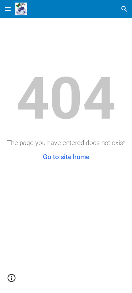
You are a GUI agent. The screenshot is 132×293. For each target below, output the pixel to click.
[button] (7, 9)
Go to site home (66, 157)
